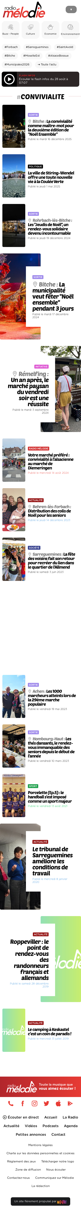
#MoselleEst (31, 55)
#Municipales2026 (17, 64)
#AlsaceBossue (58, 55)
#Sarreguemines (37, 47)
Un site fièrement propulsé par (35, 1201)
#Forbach (11, 47)
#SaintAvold (65, 47)
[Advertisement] (40, 628)
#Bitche (10, 55)
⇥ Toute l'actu (47, 64)
